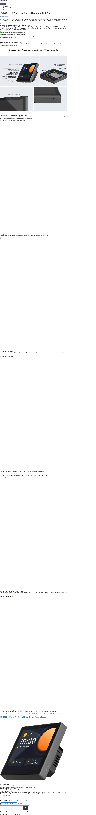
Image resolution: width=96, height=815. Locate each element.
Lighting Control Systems (13, 800)
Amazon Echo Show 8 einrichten (9, 802)
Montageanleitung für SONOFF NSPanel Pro (12, 803)
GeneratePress (19, 814)
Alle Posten (5, 6)
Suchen (2, 804)
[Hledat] (25, 808)
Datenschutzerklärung (8, 8)
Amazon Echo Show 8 (10, 797)
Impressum (5, 9)
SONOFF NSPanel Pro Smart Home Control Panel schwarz (23, 717)
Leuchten (3, 800)
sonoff (21, 800)
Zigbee (25, 800)
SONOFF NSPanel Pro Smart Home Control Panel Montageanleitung (45, 713)
